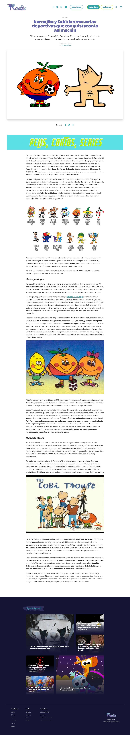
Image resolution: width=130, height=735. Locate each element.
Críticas (13, 715)
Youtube (28, 721)
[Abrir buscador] (116, 7)
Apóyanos (107, 7)
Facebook (28, 715)
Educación (13, 721)
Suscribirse (76, 7)
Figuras (13, 718)
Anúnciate (93, 7)
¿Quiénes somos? (45, 712)
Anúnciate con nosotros (46, 718)
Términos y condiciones (46, 721)
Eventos (13, 726)
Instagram (28, 712)
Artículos (13, 723)
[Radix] (16, 7)
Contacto (42, 715)
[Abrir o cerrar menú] (121, 7)
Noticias (13, 712)
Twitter (27, 718)
